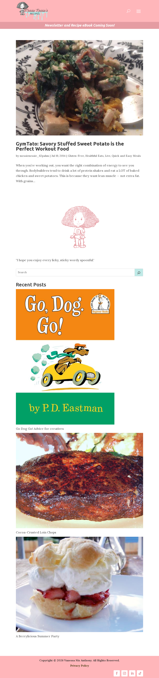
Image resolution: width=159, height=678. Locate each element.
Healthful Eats (94, 156)
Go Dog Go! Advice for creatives (40, 429)
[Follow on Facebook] (117, 673)
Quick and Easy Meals (126, 156)
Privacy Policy (79, 665)
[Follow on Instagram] (124, 673)
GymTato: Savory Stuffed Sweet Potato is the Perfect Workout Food (70, 146)
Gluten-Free (76, 156)
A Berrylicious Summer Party (37, 636)
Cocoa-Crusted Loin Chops (36, 532)
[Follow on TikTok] (140, 673)
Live (107, 156)
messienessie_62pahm (34, 156)
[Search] (139, 272)
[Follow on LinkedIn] (132, 673)
